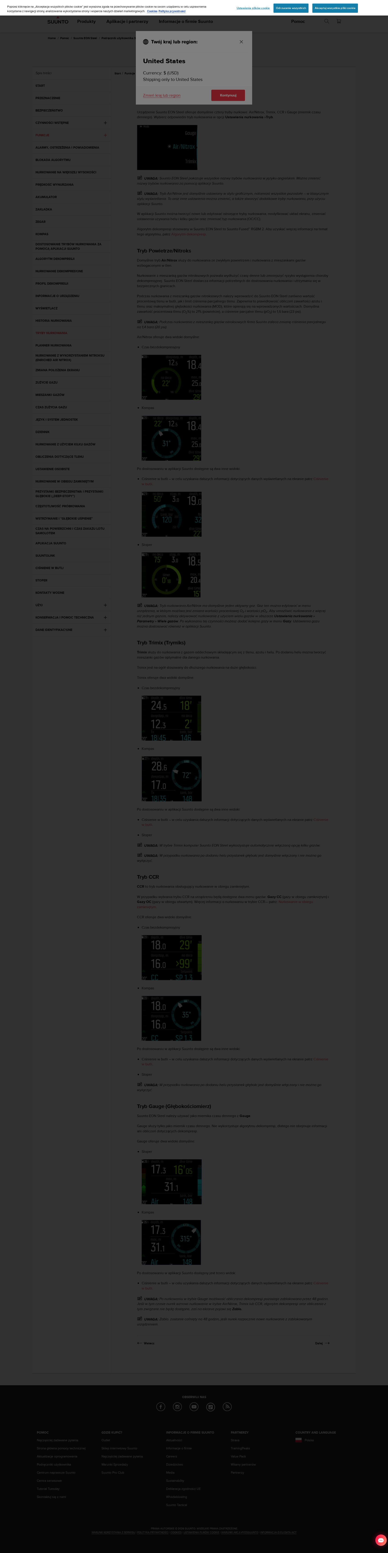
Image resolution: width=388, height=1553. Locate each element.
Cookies (152, 11)
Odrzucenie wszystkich (291, 8)
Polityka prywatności (172, 11)
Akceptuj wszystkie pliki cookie (335, 8)
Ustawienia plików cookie (253, 8)
